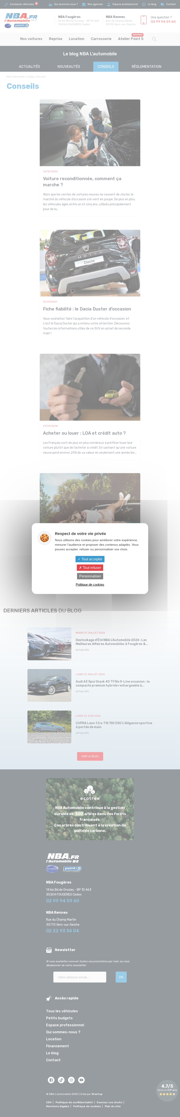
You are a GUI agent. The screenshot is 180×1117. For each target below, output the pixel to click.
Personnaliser (90, 576)
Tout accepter (91, 559)
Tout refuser (91, 567)
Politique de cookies (90, 584)
